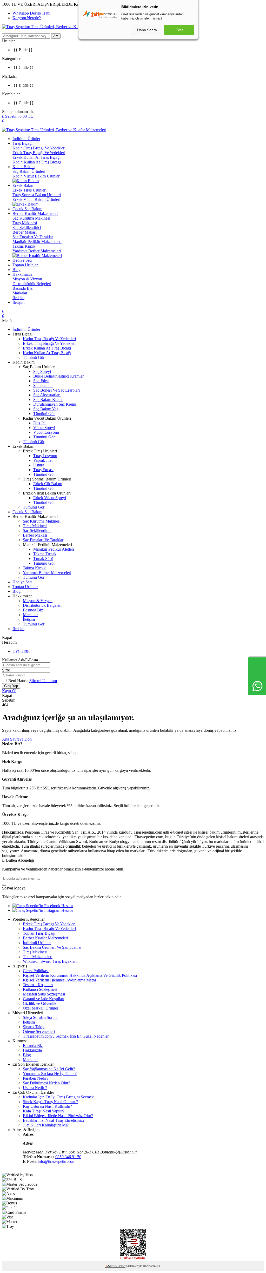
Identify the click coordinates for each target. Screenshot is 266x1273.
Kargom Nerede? (26, 18)
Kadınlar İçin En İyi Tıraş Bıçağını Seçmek (58, 1097)
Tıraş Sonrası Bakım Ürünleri (36, 195)
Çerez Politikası (36, 970)
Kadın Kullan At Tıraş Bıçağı (36, 162)
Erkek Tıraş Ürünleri (29, 190)
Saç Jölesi (41, 381)
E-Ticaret (119, 1266)
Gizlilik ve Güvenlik (39, 1003)
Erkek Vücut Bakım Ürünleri (36, 199)
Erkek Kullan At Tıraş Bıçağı (36, 157)
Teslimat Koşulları (38, 984)
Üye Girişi (21, 651)
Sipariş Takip (33, 1027)
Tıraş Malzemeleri (37, 956)
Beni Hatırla (18, 680)
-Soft (109, 1266)
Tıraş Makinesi (24, 223)
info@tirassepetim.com (56, 1161)
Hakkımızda (22, 274)
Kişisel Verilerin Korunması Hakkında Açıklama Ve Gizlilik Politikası (80, 975)
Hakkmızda (32, 1050)
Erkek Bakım (23, 185)
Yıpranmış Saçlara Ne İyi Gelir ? (50, 1073)
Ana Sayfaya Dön (17, 739)
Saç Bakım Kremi (48, 399)
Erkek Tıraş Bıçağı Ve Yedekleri (38, 152)
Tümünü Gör (33, 357)
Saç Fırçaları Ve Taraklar (32, 237)
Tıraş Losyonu (45, 455)
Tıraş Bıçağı (22, 143)
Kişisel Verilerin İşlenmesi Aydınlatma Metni (59, 980)
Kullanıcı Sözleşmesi (40, 989)
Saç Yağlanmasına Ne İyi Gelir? (49, 1069)
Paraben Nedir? (35, 1078)
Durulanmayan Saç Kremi (54, 404)
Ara (55, 36)
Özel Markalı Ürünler (40, 1008)
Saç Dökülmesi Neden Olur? (46, 1083)
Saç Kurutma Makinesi (31, 218)
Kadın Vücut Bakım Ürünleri (36, 176)
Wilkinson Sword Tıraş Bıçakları (50, 961)
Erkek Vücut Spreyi (49, 498)
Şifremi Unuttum (43, 680)
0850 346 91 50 (68, 1157)
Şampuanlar (43, 385)
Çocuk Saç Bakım (27, 209)
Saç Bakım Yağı (46, 409)
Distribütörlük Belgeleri (31, 283)
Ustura (38, 465)
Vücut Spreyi (44, 427)
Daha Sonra (147, 30)
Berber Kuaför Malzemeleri (35, 213)
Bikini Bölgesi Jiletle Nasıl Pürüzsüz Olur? (58, 1115)
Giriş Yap (11, 686)
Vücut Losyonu (46, 432)
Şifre (6, 670)
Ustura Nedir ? (35, 1087)
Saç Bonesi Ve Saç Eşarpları (56, 390)
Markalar (19, 293)
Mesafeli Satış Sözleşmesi (44, 994)
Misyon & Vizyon (27, 279)
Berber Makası (24, 232)
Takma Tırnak (44, 554)
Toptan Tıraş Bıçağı (39, 933)
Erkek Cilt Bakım (47, 484)
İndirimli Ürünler (26, 138)
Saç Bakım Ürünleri (28, 171)
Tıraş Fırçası (43, 469)
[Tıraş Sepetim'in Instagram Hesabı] (42, 910)
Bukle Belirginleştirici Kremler (58, 376)
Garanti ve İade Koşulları (43, 999)
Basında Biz (22, 288)
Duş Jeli (39, 423)
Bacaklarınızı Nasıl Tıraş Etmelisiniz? (53, 1120)
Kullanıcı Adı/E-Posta (20, 660)
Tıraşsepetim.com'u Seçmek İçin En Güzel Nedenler (66, 1036)
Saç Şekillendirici (26, 227)
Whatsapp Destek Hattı (31, 13)
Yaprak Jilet (42, 460)
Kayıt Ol (9, 691)
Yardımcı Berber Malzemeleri (36, 251)
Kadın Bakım (23, 166)
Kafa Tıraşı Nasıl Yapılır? (43, 1111)
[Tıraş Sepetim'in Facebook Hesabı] (42, 905)
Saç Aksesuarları (47, 395)
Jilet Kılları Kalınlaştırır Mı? (46, 1125)
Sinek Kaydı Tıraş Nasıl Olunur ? (50, 1101)
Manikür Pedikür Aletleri (53, 549)
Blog (16, 269)
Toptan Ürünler (25, 265)
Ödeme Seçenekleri (39, 1031)
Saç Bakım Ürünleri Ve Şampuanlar (52, 947)
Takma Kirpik (23, 246)
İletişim (18, 297)
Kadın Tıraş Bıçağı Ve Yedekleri (38, 148)
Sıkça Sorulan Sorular (41, 1017)
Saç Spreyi (42, 371)
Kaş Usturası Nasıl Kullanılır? (47, 1106)
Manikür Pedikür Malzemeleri (37, 241)
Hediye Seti (22, 260)
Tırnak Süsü (43, 558)
